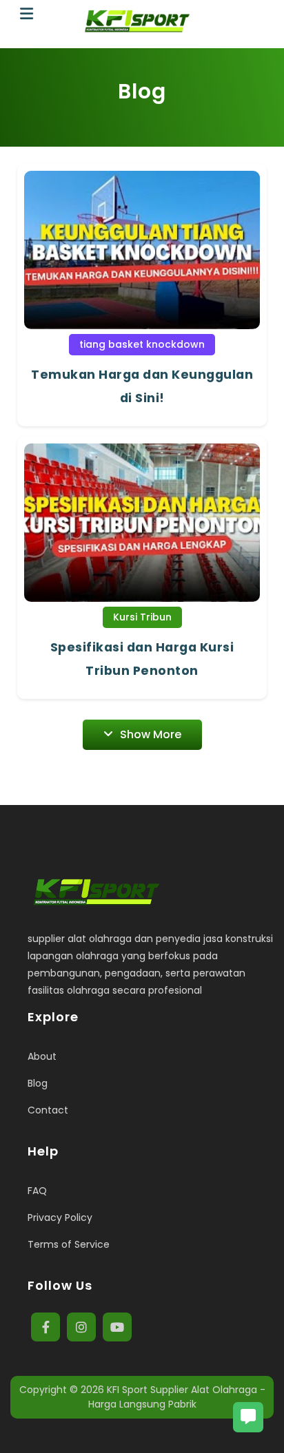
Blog (38, 1083)
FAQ (37, 1191)
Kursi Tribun (142, 617)
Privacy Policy (60, 1217)
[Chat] (248, 1417)
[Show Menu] (26, 14)
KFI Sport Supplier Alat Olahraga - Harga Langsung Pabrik (176, 1397)
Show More (150, 734)
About (42, 1056)
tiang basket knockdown (142, 344)
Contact (48, 1110)
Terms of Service (69, 1244)
